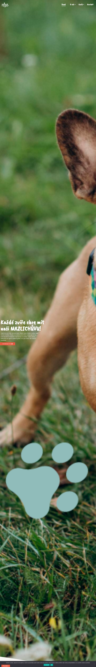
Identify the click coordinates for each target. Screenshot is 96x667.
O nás (72, 4)
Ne (51, 664)
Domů (64, 4)
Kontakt (90, 4)
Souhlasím (46, 664)
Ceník (81, 4)
